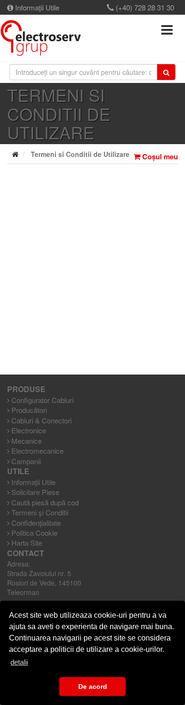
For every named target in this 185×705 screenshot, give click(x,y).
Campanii (25, 461)
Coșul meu (159, 157)
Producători (28, 410)
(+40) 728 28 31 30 (144, 7)
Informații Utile (36, 7)
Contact (25, 553)
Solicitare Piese (34, 492)
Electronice (27, 430)
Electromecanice (36, 451)
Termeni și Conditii (38, 512)
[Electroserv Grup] (40, 38)
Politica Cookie (33, 533)
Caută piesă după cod (44, 502)
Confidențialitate (35, 523)
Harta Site (25, 543)
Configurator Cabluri (41, 400)
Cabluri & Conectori (40, 420)
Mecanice (25, 441)
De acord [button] (92, 686)
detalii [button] (19, 662)
